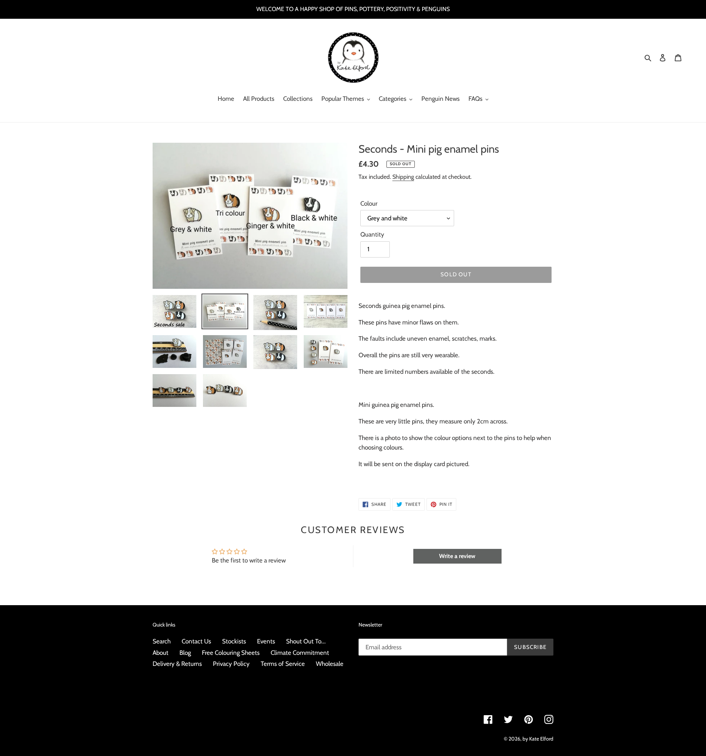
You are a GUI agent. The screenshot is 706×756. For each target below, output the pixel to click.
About (160, 652)
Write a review (457, 556)
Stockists (234, 641)
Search (162, 641)
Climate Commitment (300, 652)
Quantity (372, 234)
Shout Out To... (306, 641)
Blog (185, 652)
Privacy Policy (231, 663)
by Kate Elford (538, 738)
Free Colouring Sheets (231, 652)
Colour (368, 203)
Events (266, 641)
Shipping (403, 176)
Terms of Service (283, 663)
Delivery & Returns (177, 663)
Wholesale (329, 663)
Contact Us (196, 641)
